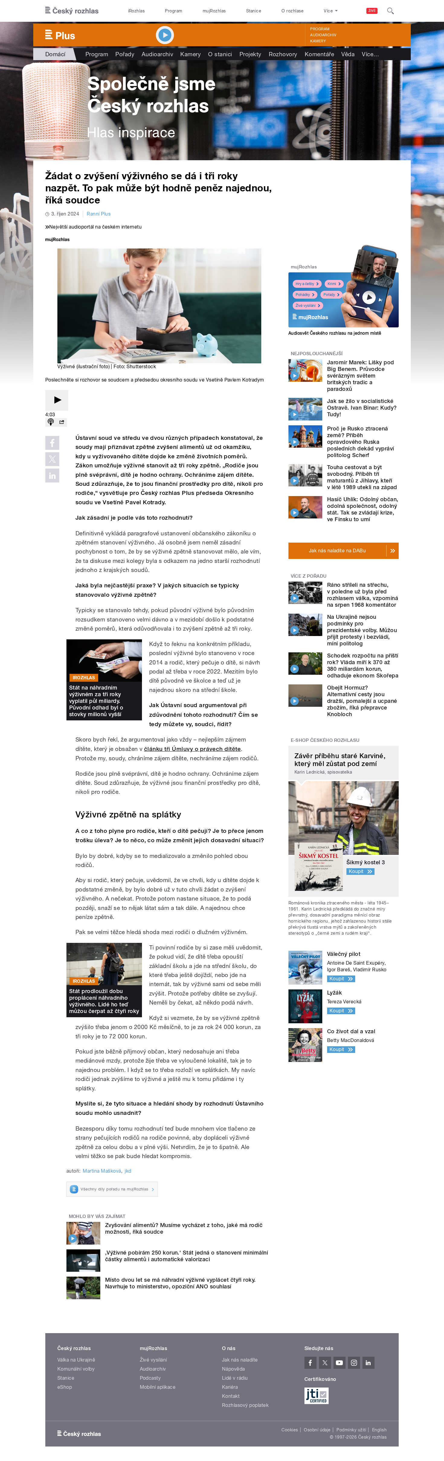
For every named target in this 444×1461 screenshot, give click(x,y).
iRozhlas (136, 10)
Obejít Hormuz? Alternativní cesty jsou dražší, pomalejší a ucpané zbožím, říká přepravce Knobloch (362, 700)
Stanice (253, 10)
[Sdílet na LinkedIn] (52, 475)
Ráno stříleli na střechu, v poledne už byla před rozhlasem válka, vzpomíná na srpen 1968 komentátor (362, 595)
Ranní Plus (99, 214)
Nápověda (233, 1369)
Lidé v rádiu (235, 1378)
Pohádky (303, 295)
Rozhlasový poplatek (245, 1405)
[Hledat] (390, 11)
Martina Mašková (102, 1171)
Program (173, 10)
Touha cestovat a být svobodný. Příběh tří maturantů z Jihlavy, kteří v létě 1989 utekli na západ (362, 477)
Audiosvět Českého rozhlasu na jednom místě (334, 333)
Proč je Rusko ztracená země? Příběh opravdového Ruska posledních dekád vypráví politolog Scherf (360, 441)
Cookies (290, 1429)
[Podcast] (50, 422)
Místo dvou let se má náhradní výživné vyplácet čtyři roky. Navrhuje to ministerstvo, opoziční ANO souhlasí (180, 1283)
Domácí (55, 54)
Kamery (318, 41)
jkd (128, 1171)
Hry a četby (305, 284)
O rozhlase (293, 10)
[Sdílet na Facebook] (52, 443)
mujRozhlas (214, 10)
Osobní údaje (317, 1429)
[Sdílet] (61, 422)
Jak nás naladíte (240, 1360)
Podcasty (150, 1378)
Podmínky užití (351, 1429)
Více (370, 54)
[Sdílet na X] (52, 459)
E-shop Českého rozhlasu (325, 740)
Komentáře (319, 54)
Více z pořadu (309, 576)
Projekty (251, 54)
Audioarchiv (323, 35)
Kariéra (230, 1387)
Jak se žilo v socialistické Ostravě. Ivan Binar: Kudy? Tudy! (362, 407)
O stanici (220, 54)
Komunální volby (76, 1369)
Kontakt (231, 1396)
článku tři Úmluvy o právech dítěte (192, 748)
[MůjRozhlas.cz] (57, 240)
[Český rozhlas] (71, 11)
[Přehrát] (56, 400)
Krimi (332, 284)
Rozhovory (283, 54)
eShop (64, 1387)
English (379, 1429)
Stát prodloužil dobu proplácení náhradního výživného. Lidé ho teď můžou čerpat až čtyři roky (104, 1001)
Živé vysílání (306, 306)
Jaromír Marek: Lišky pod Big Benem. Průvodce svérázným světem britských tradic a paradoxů (360, 375)
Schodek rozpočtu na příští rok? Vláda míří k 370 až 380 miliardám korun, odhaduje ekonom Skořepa (362, 665)
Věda (348, 54)
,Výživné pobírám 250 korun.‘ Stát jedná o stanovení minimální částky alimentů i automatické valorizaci (186, 1255)
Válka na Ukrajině (76, 1360)
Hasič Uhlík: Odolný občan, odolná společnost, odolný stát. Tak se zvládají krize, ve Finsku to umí (362, 509)
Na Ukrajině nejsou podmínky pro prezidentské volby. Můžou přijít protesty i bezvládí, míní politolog (362, 630)
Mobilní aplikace (158, 1387)
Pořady (124, 54)
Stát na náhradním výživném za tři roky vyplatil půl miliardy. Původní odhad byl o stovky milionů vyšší (96, 700)
